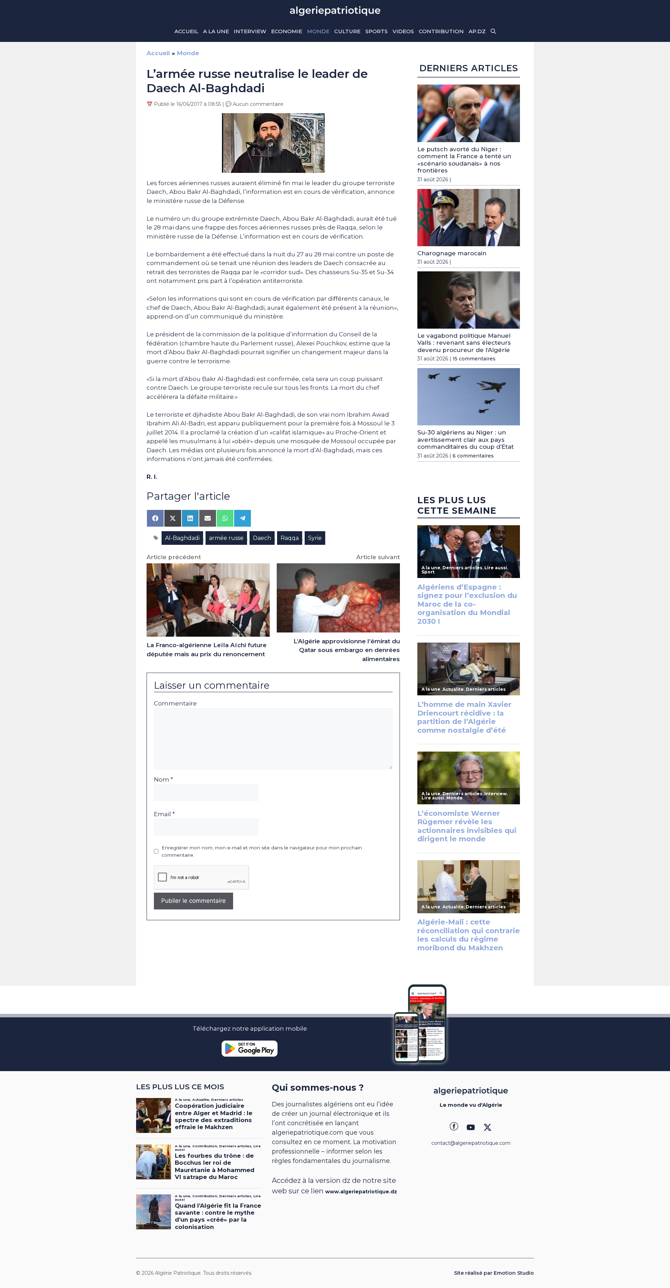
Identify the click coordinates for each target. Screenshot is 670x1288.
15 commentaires (474, 359)
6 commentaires (473, 456)
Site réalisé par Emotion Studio (494, 1273)
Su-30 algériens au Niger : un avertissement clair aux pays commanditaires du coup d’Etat (465, 439)
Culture (347, 31)
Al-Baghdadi (182, 538)
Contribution (441, 31)
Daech (262, 538)
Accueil (186, 31)
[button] (493, 31)
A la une (216, 31)
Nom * (163, 779)
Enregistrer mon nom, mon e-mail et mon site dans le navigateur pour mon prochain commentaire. (262, 851)
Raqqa (290, 538)
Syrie (315, 538)
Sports (376, 31)
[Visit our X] (487, 1127)
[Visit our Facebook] (454, 1127)
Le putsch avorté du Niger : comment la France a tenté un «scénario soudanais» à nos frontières (464, 160)
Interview (250, 31)
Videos (403, 31)
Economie (286, 31)
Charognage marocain (451, 253)
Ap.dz (477, 31)
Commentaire (175, 703)
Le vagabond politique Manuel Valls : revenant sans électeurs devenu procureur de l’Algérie (464, 342)
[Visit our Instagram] (470, 1127)
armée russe (226, 538)
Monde (318, 31)
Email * (164, 814)
